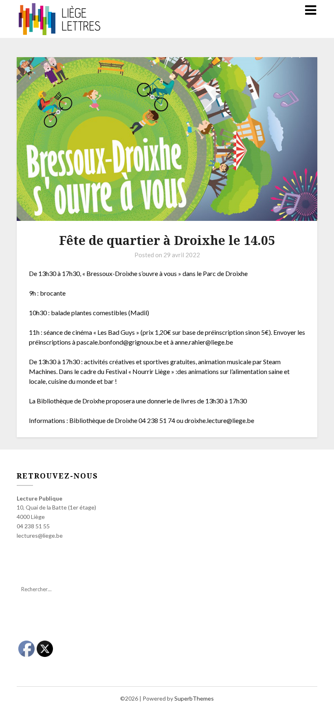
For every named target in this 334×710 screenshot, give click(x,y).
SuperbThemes (194, 698)
